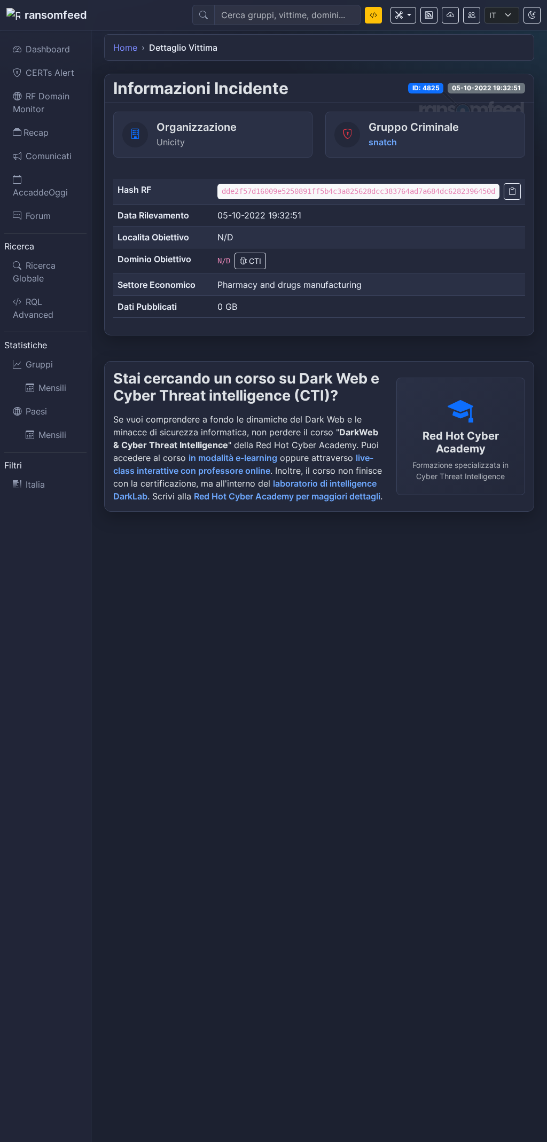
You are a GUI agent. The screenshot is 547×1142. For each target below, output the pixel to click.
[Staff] (471, 15)
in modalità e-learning (233, 457)
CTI (254, 260)
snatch (383, 142)
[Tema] (532, 15)
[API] (450, 15)
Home (125, 47)
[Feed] (428, 15)
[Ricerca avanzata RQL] (373, 15)
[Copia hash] (512, 191)
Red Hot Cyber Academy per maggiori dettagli (287, 496)
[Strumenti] (403, 15)
